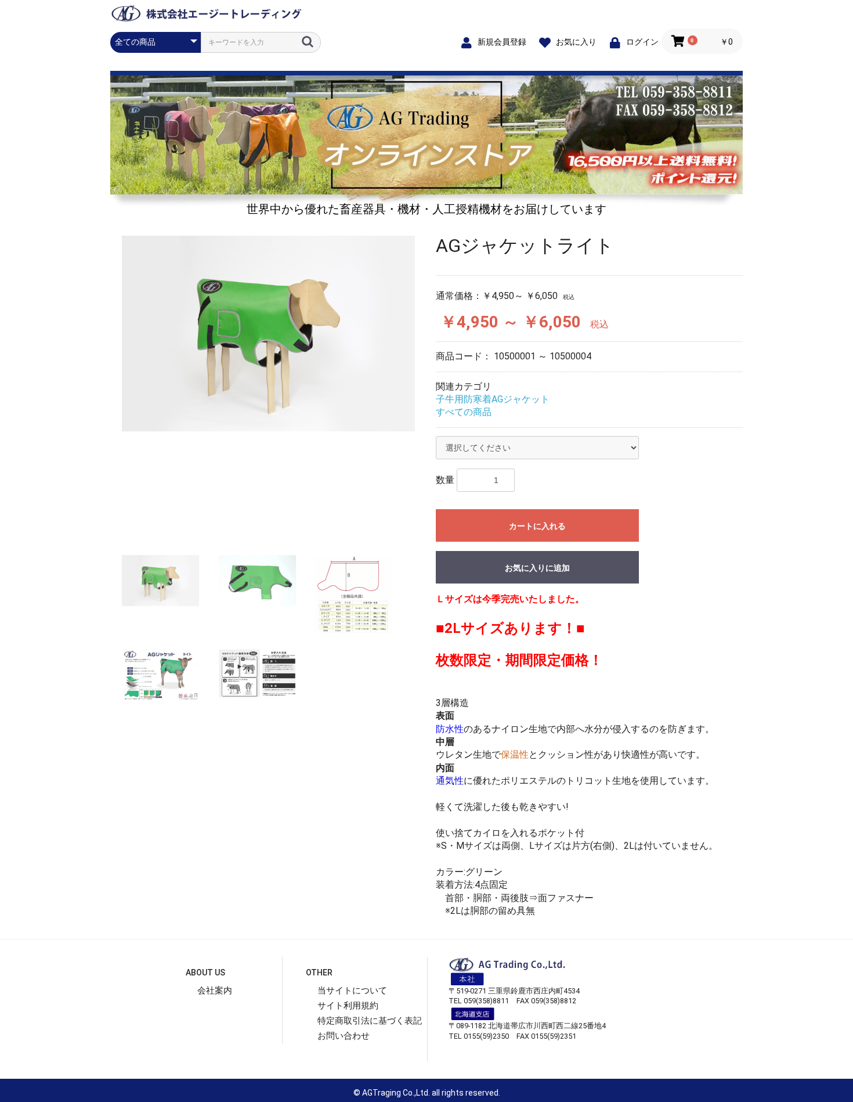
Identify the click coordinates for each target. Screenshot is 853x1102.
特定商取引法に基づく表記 (369, 1020)
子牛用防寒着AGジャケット (493, 399)
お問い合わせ (343, 1036)
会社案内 (214, 990)
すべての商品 (463, 411)
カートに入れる (537, 526)
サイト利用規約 (347, 1005)
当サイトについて (352, 990)
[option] (268, 333)
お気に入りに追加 (537, 567)
